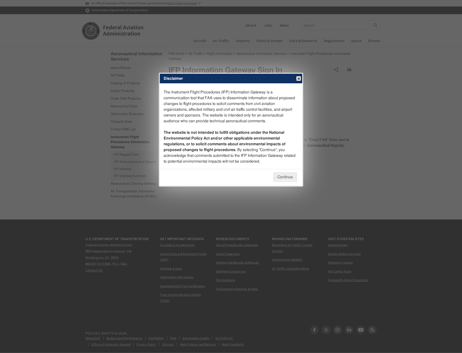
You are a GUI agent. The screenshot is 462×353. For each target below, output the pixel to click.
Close (298, 78)
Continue (285, 177)
